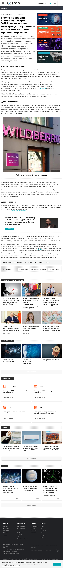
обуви (40, 248)
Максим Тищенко (49, 257)
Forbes (15, 94)
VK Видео (43, 530)
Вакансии (34, 530)
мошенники (43, 241)
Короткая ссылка (55, 269)
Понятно (57, 564)
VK (42, 528)
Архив (5, 535)
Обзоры (5, 533)
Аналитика (6, 528)
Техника (19, 534)
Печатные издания (22, 539)
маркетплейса (42, 192)
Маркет (19, 532)
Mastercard (14, 96)
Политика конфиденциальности (15, 549)
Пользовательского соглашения (11, 565)
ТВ (18, 536)
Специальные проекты (21, 529)
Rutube (43, 533)
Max (42, 526)
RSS (7, 547)
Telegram (43, 535)
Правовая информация (12, 553)
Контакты (34, 533)
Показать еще (31, 372)
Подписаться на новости (38, 269)
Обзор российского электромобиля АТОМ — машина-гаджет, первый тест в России (26, 262)
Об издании (35, 526)
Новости (5, 526)
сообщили (42, 88)
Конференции (21, 526)
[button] (55, 3)
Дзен (42, 537)
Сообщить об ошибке (12, 551)
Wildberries (30, 82)
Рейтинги (6, 530)
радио (13, 209)
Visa (8, 96)
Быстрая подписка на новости (14, 544)
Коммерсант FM (21, 209)
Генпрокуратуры (7, 82)
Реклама (34, 528)
